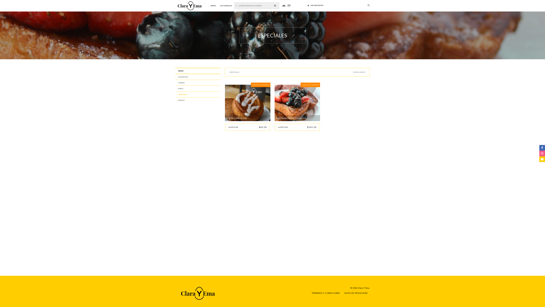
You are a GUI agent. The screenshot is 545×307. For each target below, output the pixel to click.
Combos (181, 83)
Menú (213, 6)
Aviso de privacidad (356, 293)
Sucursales (226, 6)
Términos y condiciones (326, 293)
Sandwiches (183, 77)
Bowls (180, 88)
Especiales (182, 94)
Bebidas (181, 100)
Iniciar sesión (316, 5)
